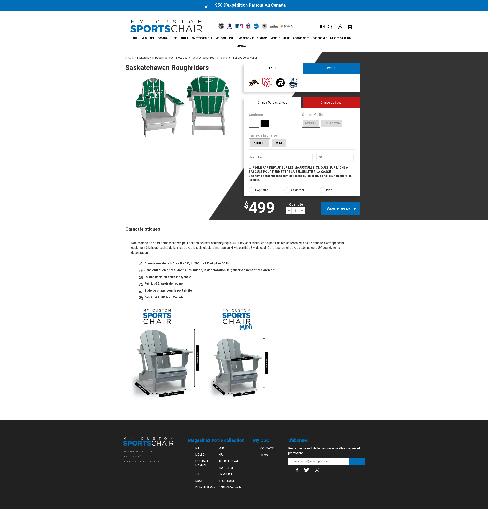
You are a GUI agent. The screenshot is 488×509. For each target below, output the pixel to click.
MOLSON (220, 38)
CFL (175, 38)
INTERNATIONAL (228, 461)
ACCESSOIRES (301, 38)
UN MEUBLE (226, 474)
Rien (329, 190)
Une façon (331, 123)
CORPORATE (319, 38)
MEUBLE (275, 38)
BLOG (264, 455)
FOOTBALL (164, 38)
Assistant (297, 190)
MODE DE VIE (246, 38)
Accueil (129, 57)
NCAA (184, 38)
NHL (135, 38)
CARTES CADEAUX (340, 38)
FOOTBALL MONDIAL (202, 463)
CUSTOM (262, 38)
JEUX (286, 38)
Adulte (259, 143)
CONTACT (242, 45)
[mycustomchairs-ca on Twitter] (309, 470)
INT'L (232, 38)
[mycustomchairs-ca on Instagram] (320, 470)
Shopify (138, 456)
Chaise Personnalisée (272, 102)
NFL (152, 38)
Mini (279, 143)
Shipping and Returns (148, 461)
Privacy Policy (129, 461)
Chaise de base (331, 102)
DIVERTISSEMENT (201, 38)
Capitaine (262, 190)
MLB (144, 38)
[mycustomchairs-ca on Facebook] (300, 470)
